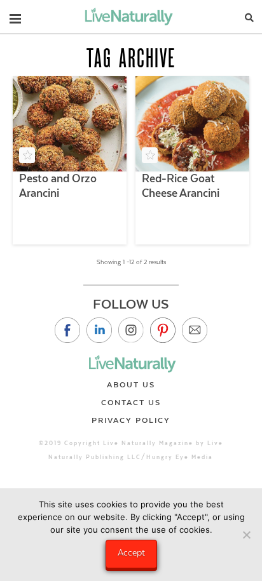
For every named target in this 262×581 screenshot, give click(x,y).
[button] (15, 16)
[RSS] (194, 330)
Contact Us (131, 402)
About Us (131, 384)
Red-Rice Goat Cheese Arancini (180, 185)
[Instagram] (131, 330)
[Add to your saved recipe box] (27, 155)
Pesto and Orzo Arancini (58, 185)
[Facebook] (67, 330)
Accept (131, 552)
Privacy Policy (131, 420)
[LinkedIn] (99, 330)
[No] (246, 534)
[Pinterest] (163, 330)
